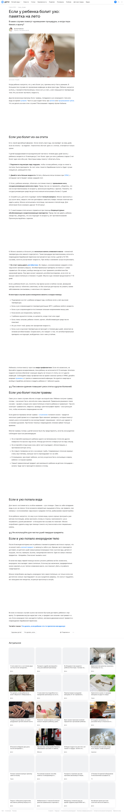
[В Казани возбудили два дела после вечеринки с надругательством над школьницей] (21, 741)
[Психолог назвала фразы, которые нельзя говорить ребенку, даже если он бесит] (48, 714)
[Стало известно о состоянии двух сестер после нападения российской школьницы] (21, 660)
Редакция (57, 810)
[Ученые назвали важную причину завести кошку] (21, 768)
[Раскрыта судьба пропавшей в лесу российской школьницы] (48, 660)
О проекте (50, 810)
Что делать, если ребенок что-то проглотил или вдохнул (43, 626)
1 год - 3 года (21, 7)
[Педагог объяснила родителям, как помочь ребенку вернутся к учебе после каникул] (21, 795)
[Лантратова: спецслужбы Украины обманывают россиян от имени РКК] (48, 741)
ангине (52, 101)
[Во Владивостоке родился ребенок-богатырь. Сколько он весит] (75, 660)
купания (23, 101)
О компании (8, 810)
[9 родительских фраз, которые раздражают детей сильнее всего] (21, 714)
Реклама (14, 810)
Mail (3, 810)
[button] (42, 56)
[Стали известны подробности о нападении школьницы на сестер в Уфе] (48, 687)
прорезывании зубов (66, 101)
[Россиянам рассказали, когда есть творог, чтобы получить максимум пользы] (102, 741)
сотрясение (43, 415)
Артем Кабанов (18, 28)
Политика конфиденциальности (84, 810)
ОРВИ (66, 175)
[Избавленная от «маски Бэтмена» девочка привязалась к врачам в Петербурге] (48, 795)
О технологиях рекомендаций (68, 810)
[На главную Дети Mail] (6, 2)
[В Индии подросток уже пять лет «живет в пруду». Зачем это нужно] (75, 741)
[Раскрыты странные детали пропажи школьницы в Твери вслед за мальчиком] (75, 768)
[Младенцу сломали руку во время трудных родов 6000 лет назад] (75, 795)
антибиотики (33, 265)
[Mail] (2, 2)
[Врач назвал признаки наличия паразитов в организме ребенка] (75, 714)
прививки (19, 378)
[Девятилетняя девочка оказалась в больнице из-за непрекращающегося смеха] (102, 660)
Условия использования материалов (103, 810)
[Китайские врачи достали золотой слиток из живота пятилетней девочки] (102, 795)
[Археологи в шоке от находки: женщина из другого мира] (102, 687)
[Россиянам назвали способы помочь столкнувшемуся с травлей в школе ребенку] (48, 768)
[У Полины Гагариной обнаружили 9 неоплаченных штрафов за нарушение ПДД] (102, 768)
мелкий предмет (27, 547)
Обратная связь (117, 810)
